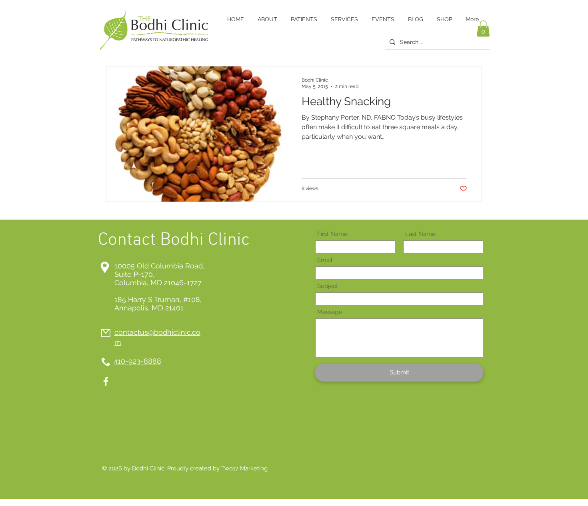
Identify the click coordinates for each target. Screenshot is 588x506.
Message (329, 312)
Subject (327, 286)
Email (324, 260)
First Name (332, 234)
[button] (483, 28)
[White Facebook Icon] (106, 381)
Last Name (420, 234)
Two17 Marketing (244, 468)
